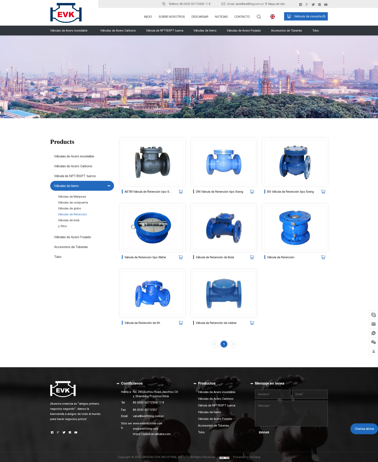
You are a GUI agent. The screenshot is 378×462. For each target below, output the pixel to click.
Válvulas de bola (68, 220)
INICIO (148, 16)
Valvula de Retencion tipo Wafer (145, 257)
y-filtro (62, 226)
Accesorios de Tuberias (286, 30)
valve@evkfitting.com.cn (249, 4)
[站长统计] (224, 457)
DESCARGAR (200, 16)
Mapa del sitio (276, 4)
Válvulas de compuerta (73, 202)
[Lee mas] (152, 162)
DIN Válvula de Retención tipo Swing (219, 191)
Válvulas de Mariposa (72, 196)
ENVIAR (264, 432)
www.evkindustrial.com (147, 423)
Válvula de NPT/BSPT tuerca (164, 30)
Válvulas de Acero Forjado (244, 30)
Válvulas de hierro (205, 30)
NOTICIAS (221, 16)
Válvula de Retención (280, 257)
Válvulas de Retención (72, 214)
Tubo (315, 30)
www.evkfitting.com (145, 428)
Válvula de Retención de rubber (216, 322)
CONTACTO (242, 16)
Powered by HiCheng (246, 457)
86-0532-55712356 (192, 4)
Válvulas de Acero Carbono (118, 30)
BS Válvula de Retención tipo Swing (290, 191)
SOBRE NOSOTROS (172, 16)
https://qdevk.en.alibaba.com (151, 434)
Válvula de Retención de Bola (215, 257)
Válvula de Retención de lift (142, 322)
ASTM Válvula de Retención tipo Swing (149, 191)
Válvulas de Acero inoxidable (68, 30)
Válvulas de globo (69, 208)
